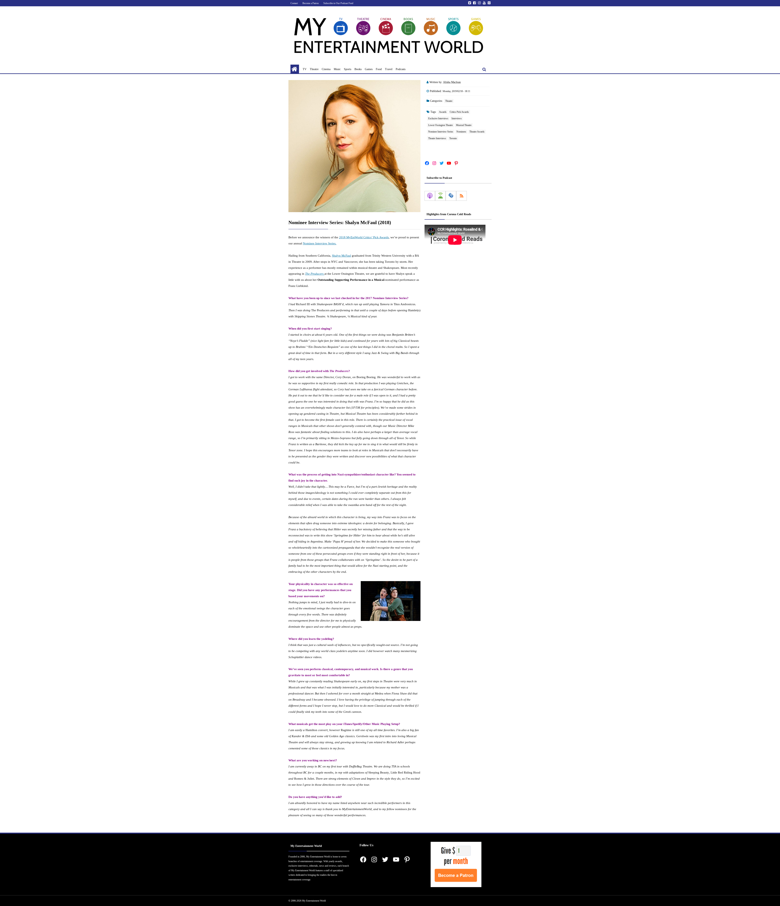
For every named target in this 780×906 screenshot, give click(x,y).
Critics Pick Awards (459, 112)
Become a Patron (310, 3)
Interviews (457, 118)
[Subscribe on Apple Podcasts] (430, 196)
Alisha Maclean (452, 82)
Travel (388, 69)
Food (379, 69)
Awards (442, 112)
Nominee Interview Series (440, 131)
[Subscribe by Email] (451, 196)
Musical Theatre (463, 125)
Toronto (453, 138)
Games (369, 69)
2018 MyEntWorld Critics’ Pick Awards (364, 237)
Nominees (461, 131)
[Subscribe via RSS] (461, 196)
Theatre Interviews (437, 138)
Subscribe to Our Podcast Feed (338, 3)
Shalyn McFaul (341, 255)
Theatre (314, 69)
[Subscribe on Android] (440, 196)
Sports (347, 69)
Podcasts (400, 69)
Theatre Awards (476, 131)
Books (358, 69)
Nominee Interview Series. (319, 243)
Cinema (326, 69)
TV (305, 69)
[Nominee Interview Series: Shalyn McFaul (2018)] (354, 146)
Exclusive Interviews (438, 118)
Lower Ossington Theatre (440, 125)
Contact (294, 3)
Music (337, 69)
